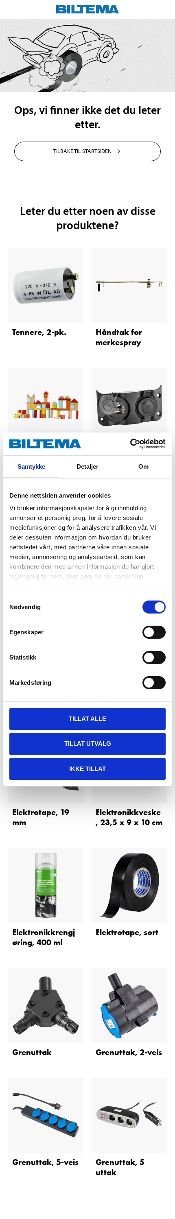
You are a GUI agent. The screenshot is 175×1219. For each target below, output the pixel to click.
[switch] (154, 631)
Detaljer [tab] (88, 466)
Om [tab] (143, 466)
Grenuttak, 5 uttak (120, 1167)
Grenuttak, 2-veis (129, 1052)
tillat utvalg (87, 743)
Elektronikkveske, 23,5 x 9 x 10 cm (129, 817)
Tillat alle (87, 718)
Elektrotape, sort (127, 932)
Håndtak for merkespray (119, 337)
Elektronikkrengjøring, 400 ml (43, 937)
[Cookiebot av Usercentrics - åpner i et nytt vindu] (130, 444)
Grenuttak (32, 1052)
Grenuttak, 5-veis (45, 1162)
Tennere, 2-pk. (39, 332)
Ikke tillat (87, 768)
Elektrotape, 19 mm (40, 817)
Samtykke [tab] (32, 466)
